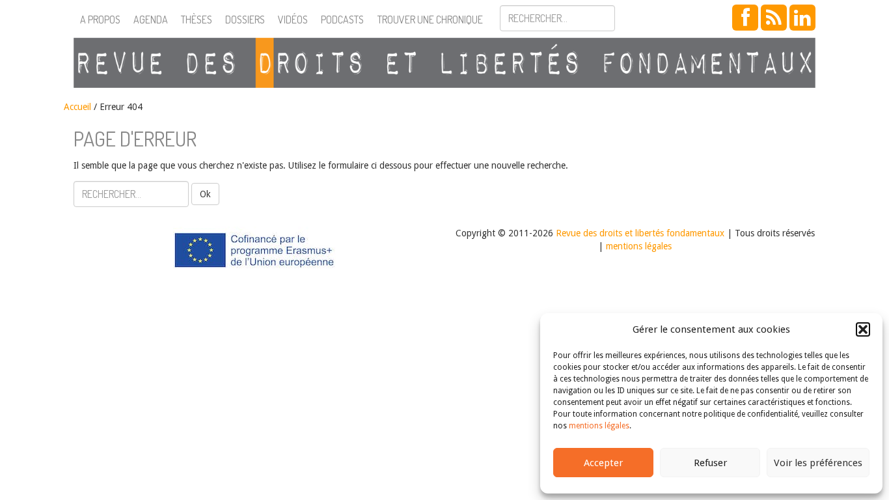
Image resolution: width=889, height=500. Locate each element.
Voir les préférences (818, 463)
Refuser (710, 463)
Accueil (77, 107)
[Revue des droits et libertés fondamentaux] (444, 63)
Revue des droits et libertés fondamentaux (640, 233)
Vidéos (293, 19)
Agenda (150, 19)
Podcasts (342, 19)
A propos (100, 19)
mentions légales (599, 425)
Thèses (196, 19)
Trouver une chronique (430, 19)
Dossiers (245, 19)
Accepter (603, 463)
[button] (862, 329)
